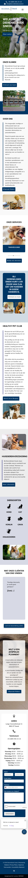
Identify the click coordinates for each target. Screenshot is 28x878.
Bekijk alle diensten (14, 261)
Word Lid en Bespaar (11, 398)
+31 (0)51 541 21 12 (15, 2)
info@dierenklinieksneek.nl (14, 4)
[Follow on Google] (14, 871)
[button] (4, 238)
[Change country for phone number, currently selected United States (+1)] (6, 787)
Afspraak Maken (8, 189)
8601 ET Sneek (14, 726)
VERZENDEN (9, 814)
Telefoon (6, 785)
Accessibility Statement (18, 867)
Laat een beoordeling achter (14, 626)
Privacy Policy (13, 865)
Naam (6, 772)
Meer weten (7, 34)
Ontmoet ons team (9, 85)
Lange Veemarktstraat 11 (14, 724)
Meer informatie (8, 484)
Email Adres (8, 778)
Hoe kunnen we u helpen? (12, 791)
